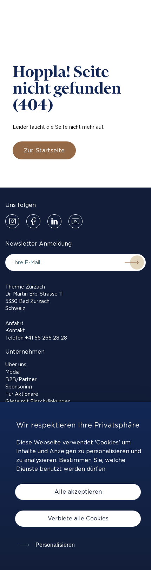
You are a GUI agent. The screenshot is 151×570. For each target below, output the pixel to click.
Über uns (15, 364)
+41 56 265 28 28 (46, 338)
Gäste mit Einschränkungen (38, 401)
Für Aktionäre (21, 394)
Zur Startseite (44, 150)
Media (12, 372)
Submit (132, 262)
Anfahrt (14, 323)
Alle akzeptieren (78, 491)
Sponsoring (18, 387)
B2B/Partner (21, 379)
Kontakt (15, 330)
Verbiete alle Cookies (78, 518)
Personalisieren (54, 545)
